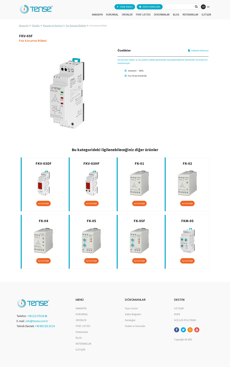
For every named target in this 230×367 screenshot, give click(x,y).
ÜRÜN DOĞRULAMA (151, 6)
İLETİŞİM (206, 14)
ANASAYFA (97, 14)
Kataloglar (130, 320)
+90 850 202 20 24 (45, 326)
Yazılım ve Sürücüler (135, 326)
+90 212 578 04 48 (37, 316)
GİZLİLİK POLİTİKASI (185, 320)
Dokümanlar (162, 14)
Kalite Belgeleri (133, 314)
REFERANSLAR (190, 14)
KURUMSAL (112, 14)
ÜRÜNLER (127, 14)
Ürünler (36, 25)
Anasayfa (24, 25)
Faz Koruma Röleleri (76, 25)
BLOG (176, 14)
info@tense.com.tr (37, 321)
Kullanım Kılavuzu (199, 50)
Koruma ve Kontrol (52, 25)
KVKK (177, 314)
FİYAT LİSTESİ (143, 14)
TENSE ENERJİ (126, 6)
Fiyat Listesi (131, 308)
